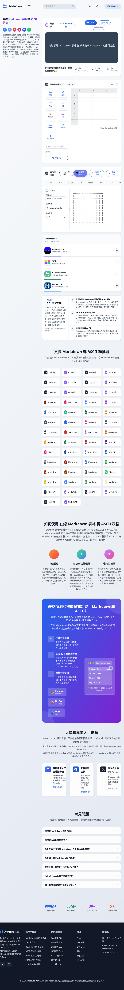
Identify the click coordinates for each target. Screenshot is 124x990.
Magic (70, 183)
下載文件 (113, 173)
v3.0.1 (29, 5)
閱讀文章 (56, 787)
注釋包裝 (49, 204)
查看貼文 (84, 792)
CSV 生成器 (30, 942)
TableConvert (33, 980)
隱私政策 (81, 960)
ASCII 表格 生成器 (33, 951)
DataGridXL (112, 128)
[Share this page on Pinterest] (19, 30)
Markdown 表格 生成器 (36, 938)
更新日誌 (81, 946)
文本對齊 (49, 213)
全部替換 (57, 158)
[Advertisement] (21, 77)
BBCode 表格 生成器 (34, 946)
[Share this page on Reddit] (14, 30)
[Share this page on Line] (29, 30)
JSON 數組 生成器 (33, 955)
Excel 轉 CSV (56, 946)
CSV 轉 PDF (56, 964)
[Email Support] (9, 964)
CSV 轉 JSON (56, 960)
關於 (79, 951)
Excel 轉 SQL (56, 942)
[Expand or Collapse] (112, 84)
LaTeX (90, 183)
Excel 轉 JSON (57, 938)
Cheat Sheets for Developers (110, 947)
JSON (50, 183)
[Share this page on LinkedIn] (24, 30)
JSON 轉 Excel (57, 951)
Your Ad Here (108, 952)
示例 (92, 23)
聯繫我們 (81, 955)
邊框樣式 (49, 195)
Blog (79, 938)
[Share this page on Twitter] (10, 30)
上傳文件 (104, 23)
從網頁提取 (98, 27)
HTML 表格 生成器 (34, 960)
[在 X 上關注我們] (2, 964)
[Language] (98, 6)
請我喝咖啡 (111, 6)
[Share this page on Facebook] (5, 30)
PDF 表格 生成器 (33, 964)
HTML (101, 183)
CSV (110, 183)
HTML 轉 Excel (57, 955)
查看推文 (111, 788)
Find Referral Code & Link (111, 939)
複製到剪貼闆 (97, 173)
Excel (60, 183)
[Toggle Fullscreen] (117, 84)
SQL (80, 183)
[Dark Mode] (89, 6)
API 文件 (80, 942)
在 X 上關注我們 (67, 173)
